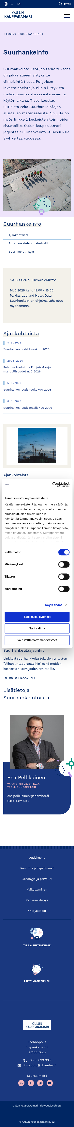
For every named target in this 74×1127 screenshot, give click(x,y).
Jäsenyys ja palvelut (37, 879)
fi (11, 4)
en (19, 4)
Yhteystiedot (37, 911)
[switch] (63, 564)
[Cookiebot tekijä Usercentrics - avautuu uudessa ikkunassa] (52, 484)
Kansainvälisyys (37, 900)
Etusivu (10, 34)
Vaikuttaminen (37, 889)
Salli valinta (37, 628)
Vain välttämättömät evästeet (37, 640)
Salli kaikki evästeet (37, 616)
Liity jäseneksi (37, 981)
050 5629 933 (40, 1060)
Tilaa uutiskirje (37, 945)
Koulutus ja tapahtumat (37, 868)
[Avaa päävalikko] (67, 15)
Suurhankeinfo (31, 34)
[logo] (19, 15)
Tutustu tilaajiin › (19, 678)
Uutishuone (37, 857)
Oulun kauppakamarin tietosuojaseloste (37, 1106)
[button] (64, 4)
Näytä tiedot (53, 605)
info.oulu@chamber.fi (40, 1065)
